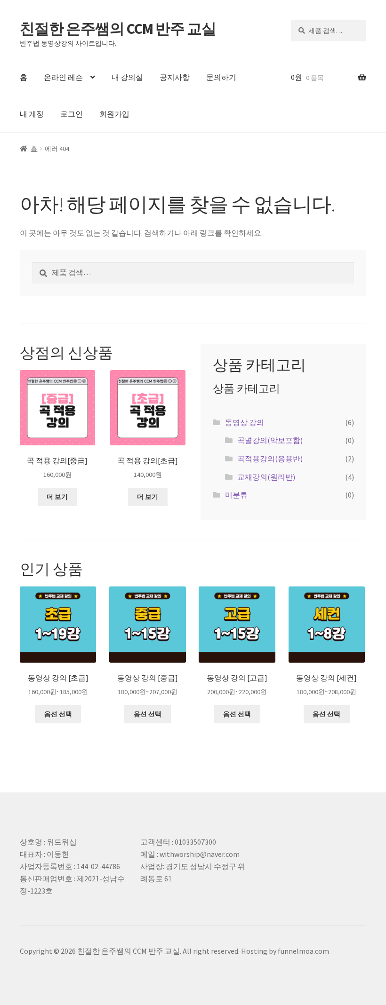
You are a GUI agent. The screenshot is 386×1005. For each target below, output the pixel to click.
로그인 (71, 114)
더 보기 (57, 496)
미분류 (236, 494)
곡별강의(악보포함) (270, 440)
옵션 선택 (58, 714)
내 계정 (32, 114)
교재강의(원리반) (266, 477)
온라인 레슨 (63, 77)
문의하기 (221, 77)
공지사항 (175, 77)
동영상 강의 (244, 422)
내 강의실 (127, 77)
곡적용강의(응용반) (270, 458)
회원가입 (114, 114)
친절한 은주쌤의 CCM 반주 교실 (118, 28)
